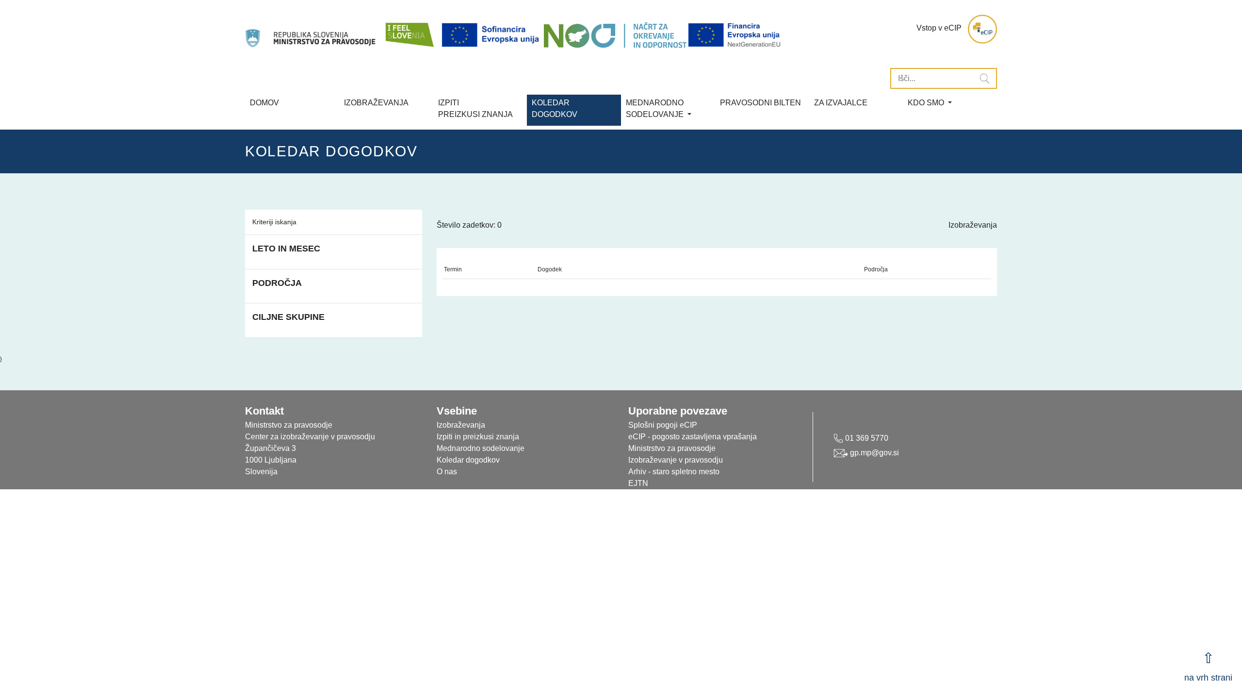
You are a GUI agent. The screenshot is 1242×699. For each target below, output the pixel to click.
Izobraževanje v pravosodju (675, 460)
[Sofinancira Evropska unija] (492, 35)
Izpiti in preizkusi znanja (478, 437)
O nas (447, 471)
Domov (264, 103)
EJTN (638, 483)
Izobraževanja (376, 103)
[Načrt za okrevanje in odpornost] (615, 35)
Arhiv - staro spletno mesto (673, 471)
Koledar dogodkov (468, 460)
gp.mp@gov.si (873, 453)
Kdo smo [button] (927, 103)
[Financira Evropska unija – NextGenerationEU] (735, 35)
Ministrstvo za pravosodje (672, 448)
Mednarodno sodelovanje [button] (656, 108)
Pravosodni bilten (760, 103)
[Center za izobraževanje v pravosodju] (311, 29)
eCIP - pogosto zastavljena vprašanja (692, 437)
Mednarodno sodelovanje (480, 448)
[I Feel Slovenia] (409, 29)
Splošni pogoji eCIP (662, 425)
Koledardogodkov (554, 108)
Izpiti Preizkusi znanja (475, 108)
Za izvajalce (840, 103)
